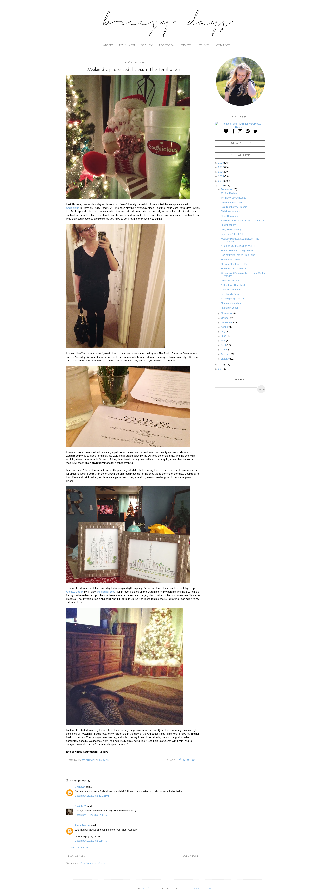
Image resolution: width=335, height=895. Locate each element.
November (227, 313)
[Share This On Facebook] (180, 760)
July (223, 331)
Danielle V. (80, 806)
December (227, 189)
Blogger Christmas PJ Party (235, 264)
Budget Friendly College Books (237, 250)
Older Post (190, 856)
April (223, 345)
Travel (204, 45)
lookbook (167, 45)
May (223, 340)
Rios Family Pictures (231, 294)
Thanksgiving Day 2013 (233, 298)
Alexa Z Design (74, 591)
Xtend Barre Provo (230, 259)
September (227, 322)
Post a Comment (79, 847)
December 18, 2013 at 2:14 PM (91, 840)
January (225, 358)
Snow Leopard (228, 225)
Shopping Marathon (231, 303)
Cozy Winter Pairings (232, 229)
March (224, 349)
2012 (221, 364)
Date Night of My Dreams (234, 207)
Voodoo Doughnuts (231, 289)
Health (187, 45)
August (225, 327)
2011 (221, 369)
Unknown (80, 787)
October (225, 318)
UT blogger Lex (105, 591)
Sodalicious (72, 207)
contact (223, 45)
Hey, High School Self (232, 234)
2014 (221, 181)
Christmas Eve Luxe (231, 202)
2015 (221, 176)
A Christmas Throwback (233, 285)
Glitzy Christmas (229, 216)
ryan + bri (127, 45)
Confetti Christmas (230, 280)
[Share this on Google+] (193, 760)
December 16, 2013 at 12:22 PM (92, 795)
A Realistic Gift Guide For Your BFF (239, 246)
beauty (147, 45)
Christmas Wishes (230, 211)
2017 (221, 167)
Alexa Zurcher (83, 825)
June (224, 336)
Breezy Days (151, 888)
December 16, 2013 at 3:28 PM (91, 815)
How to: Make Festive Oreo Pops (238, 255)
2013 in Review (229, 193)
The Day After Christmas (233, 198)
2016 (221, 172)
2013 (221, 185)
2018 (221, 162)
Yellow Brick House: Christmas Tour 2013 (242, 220)
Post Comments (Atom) (92, 863)
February (226, 354)
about (108, 45)
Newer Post (76, 856)
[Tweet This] (189, 760)
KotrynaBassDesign (198, 888)
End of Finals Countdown (234, 268)
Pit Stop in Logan (230, 307)
